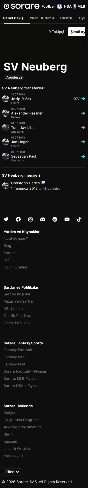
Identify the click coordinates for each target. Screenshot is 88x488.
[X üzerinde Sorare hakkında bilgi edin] (6, 219)
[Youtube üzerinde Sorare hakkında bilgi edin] (67, 219)
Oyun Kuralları (15, 267)
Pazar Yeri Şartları (19, 301)
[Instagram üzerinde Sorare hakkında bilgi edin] (30, 219)
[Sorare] (22, 6)
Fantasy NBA (14, 364)
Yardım (10, 253)
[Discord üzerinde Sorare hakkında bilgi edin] (42, 219)
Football (48, 6)
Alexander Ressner (27, 113)
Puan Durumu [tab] (42, 18)
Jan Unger (20, 142)
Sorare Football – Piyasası (26, 371)
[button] (12, 471)
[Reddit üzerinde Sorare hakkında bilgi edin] (55, 219)
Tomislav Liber (23, 127)
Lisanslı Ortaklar (17, 448)
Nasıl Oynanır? (16, 238)
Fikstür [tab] (66, 18)
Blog (7, 245)
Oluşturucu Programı (21, 420)
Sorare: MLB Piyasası (21, 378)
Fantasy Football (18, 349)
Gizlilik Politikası (18, 315)
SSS (7, 260)
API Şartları (13, 308)
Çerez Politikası (17, 323)
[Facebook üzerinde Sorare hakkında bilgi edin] (18, 219)
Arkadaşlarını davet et (22, 427)
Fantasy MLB (14, 357)
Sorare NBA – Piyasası (22, 385)
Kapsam (10, 441)
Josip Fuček (21, 99)
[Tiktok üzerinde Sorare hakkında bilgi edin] (79, 219)
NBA (68, 6)
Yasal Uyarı (13, 455)
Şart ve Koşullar (17, 294)
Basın (8, 434)
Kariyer (10, 412)
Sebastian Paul (23, 156)
